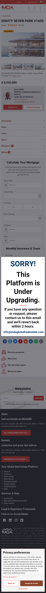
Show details (23, 589)
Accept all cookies (31, 583)
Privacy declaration (10, 577)
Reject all (11, 583)
